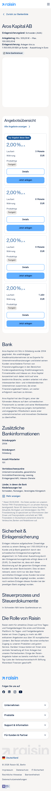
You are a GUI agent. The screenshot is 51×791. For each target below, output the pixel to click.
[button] (48, 4)
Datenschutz (22, 770)
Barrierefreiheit (32, 774)
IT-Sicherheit (38, 770)
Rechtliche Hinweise (12, 774)
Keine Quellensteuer (14, 53)
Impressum (7, 770)
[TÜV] (6, 787)
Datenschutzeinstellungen (14, 779)
